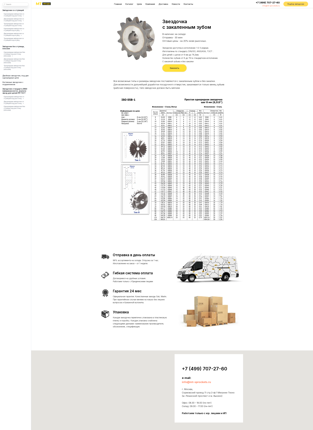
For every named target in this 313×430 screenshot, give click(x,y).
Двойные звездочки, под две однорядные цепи (15, 77)
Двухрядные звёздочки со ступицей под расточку (14, 20)
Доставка (163, 4)
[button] (295, 4)
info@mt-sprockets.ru (271, 6)
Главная (118, 4)
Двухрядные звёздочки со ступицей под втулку (14, 34)
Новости (176, 4)
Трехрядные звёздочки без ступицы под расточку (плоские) (14, 67)
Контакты (188, 4)
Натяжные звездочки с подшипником (12, 83)
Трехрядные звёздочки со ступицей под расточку (14, 24)
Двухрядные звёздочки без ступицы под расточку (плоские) (14, 61)
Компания (150, 4)
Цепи (139, 4)
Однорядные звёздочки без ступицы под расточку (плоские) (14, 54)
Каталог (129, 4)
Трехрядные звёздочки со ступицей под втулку (14, 39)
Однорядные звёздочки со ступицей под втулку (14, 29)
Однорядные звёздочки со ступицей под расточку (14, 15)
